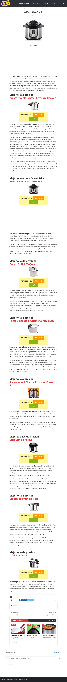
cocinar (20, 597)
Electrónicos (36, 3)
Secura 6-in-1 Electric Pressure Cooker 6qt (32, 384)
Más (53, 3)
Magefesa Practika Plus (23, 498)
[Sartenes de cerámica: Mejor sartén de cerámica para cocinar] (18, 629)
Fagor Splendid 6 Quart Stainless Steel (32, 320)
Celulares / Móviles (23, 3)
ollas (33, 597)
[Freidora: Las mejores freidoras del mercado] (49, 629)
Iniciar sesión (57, 652)
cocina (14, 597)
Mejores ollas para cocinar (19, 615)
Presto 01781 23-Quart (22, 264)
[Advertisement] (33, 61)
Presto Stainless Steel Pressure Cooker (32, 98)
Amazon (38, 115)
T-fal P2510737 (18, 555)
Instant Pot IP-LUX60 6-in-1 (25, 181)
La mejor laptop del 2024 (48, 615)
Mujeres (46, 3)
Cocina (13, 624)
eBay (33, 119)
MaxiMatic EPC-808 (21, 439)
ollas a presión (39, 597)
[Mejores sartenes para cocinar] (33, 629)
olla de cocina (26, 597)
